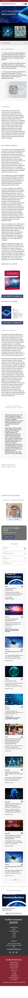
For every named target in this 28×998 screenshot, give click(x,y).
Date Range (24, 549)
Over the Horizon (5, 43)
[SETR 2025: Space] (14, 483)
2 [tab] (8, 913)
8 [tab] (16, 913)
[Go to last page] (19, 880)
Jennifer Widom (8, 718)
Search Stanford (14, 966)
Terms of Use (14, 970)
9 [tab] (18, 913)
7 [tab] (15, 913)
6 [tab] (14, 913)
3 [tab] (9, 913)
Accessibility (14, 979)
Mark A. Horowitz (10, 598)
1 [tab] (6, 913)
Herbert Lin (7, 630)
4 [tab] (11, 913)
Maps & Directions (14, 964)
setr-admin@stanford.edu (14, 949)
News (14, 935)
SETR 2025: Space (5, 495)
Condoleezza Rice (15, 630)
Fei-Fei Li (8, 629)
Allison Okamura (15, 629)
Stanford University (5, 0)
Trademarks (14, 975)
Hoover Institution (16, 495)
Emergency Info (14, 967)
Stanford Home (14, 962)
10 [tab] (19, 913)
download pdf (9, 536)
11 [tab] (21, 913)
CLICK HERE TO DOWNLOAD (12, 296)
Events (14, 937)
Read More (14, 586)
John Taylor (17, 717)
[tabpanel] (14, 903)
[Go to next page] (15, 880)
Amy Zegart (7, 631)
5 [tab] (12, 913)
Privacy (14, 972)
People (14, 933)
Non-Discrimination (14, 977)
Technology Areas (14, 931)
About (14, 929)
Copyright (14, 974)
